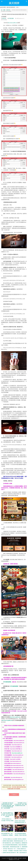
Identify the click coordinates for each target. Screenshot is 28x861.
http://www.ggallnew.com (17, 779)
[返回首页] (1, 10)
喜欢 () (14, 794)
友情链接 (15, 858)
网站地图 (20, 858)
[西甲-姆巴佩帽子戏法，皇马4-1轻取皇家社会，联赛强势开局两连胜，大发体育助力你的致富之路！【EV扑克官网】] (7, 828)
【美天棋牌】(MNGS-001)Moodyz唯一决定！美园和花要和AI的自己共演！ (21, 804)
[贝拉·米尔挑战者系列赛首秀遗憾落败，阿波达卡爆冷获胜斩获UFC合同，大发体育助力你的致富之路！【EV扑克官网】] (20, 828)
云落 (18, 859)
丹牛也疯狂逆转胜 (14, 686)
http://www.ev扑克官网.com (16, 746)
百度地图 (11, 859)
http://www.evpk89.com (7, 720)
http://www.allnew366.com (18, 771)
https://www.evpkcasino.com (16, 765)
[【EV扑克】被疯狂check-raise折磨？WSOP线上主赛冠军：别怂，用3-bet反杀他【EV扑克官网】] (7, 814)
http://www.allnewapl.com (16, 777)
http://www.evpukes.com (15, 761)
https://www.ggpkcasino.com (17, 767)
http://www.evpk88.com (18, 755)
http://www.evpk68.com (16, 757)
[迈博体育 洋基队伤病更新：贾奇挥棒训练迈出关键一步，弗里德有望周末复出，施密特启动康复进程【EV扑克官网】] (20, 815)
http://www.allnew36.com (18, 769)
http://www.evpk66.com (17, 753)
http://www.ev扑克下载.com (16, 748)
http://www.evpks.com (17, 751)
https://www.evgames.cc (15, 763)
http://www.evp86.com (12, 22)
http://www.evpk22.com (19, 742)
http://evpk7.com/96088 (15, 759)
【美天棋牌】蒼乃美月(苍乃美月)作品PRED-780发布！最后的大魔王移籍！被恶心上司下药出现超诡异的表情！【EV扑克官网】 (7, 805)
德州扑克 (8, 10)
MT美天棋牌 (11, 18)
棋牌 (4, 10)
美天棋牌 (11, 858)
